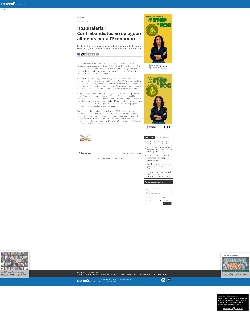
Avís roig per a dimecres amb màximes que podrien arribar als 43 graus (159, 150)
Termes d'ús (115, 279)
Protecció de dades (126, 279)
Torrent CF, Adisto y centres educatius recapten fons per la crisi (235, 275)
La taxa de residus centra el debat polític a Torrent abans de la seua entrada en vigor (159, 174)
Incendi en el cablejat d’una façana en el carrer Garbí (158, 142)
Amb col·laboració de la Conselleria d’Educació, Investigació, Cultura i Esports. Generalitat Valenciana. (127, 274)
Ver (164, 197)
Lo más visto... (149, 137)
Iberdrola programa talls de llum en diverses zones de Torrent (159, 166)
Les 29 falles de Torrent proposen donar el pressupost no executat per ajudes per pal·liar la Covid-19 (14, 274)
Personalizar (238, 308)
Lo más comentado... (163, 137)
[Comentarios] (90, 54)
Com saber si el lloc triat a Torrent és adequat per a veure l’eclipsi (158, 158)
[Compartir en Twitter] (82, 54)
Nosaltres (80, 274)
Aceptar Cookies (228, 308)
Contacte (5, 10)
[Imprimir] (86, 54)
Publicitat (88, 274)
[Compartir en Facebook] (78, 54)
